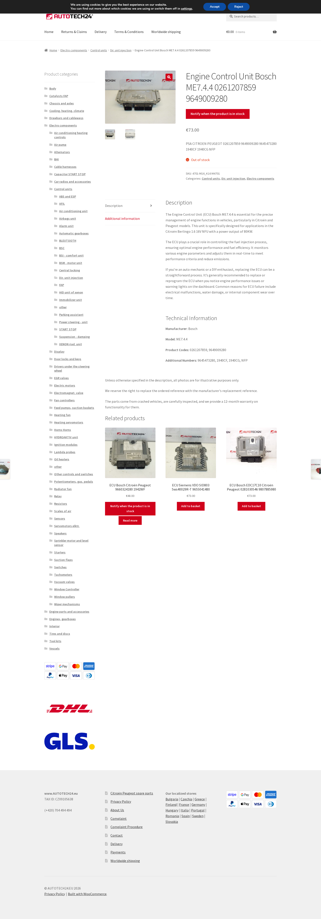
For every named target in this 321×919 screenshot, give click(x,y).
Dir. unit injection (120, 50)
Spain (185, 816)
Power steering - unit (73, 322)
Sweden (198, 816)
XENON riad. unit (70, 344)
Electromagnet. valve (68, 393)
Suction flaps (63, 560)
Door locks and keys (67, 359)
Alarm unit (66, 226)
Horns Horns (62, 430)
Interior (54, 626)
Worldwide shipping (166, 31)
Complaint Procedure (126, 827)
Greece (200, 799)
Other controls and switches (73, 474)
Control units (98, 50)
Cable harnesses (65, 167)
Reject (238, 7)
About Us (117, 810)
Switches (60, 567)
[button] (169, 77)
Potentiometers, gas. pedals (73, 482)
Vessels (54, 648)
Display (59, 352)
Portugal (198, 810)
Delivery (101, 31)
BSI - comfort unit (71, 255)
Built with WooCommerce (87, 894)
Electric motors (64, 385)
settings (186, 9)
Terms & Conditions (129, 31)
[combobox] (251, 16)
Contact (116, 835)
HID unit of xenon (71, 292)
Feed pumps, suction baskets (74, 408)
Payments (118, 852)
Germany (198, 804)
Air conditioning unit (73, 211)
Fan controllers (64, 400)
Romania (172, 816)
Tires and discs (59, 634)
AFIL (62, 204)
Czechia (186, 799)
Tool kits (55, 641)
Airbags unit (67, 218)
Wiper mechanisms (67, 604)
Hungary (172, 810)
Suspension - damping (74, 337)
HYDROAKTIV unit (66, 437)
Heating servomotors (68, 422)
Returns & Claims (74, 31)
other (63, 307)
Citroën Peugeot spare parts (131, 793)
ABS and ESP (67, 196)
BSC (61, 248)
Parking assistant (71, 315)
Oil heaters (61, 459)
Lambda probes (64, 452)
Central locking (69, 270)
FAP (61, 285)
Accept (214, 7)
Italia (185, 810)
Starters (60, 552)
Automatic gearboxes (74, 233)
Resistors (60, 504)
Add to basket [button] (190, 506)
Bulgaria (172, 799)
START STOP (67, 329)
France (184, 804)
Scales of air (62, 511)
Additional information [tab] (122, 218)
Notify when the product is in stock (218, 113)
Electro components (73, 50)
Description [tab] (114, 205)
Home (49, 31)
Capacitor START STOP (70, 174)
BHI (56, 159)
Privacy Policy (120, 801)
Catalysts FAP (58, 96)
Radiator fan (63, 489)
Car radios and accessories (72, 182)
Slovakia (172, 821)
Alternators (62, 152)
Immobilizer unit (70, 300)
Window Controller (66, 589)
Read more (130, 520)
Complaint (118, 818)
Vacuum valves (64, 582)
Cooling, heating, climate (66, 111)
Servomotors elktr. (66, 526)
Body (52, 88)
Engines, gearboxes (62, 619)
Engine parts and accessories (69, 612)
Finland (171, 804)
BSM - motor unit (70, 263)
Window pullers (64, 597)
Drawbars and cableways (66, 118)
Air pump (60, 145)
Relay (58, 496)
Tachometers (63, 575)
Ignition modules (66, 445)
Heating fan (62, 415)
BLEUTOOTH (67, 241)
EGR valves (61, 378)
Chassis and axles (61, 103)
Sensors (59, 518)
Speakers (60, 533)
